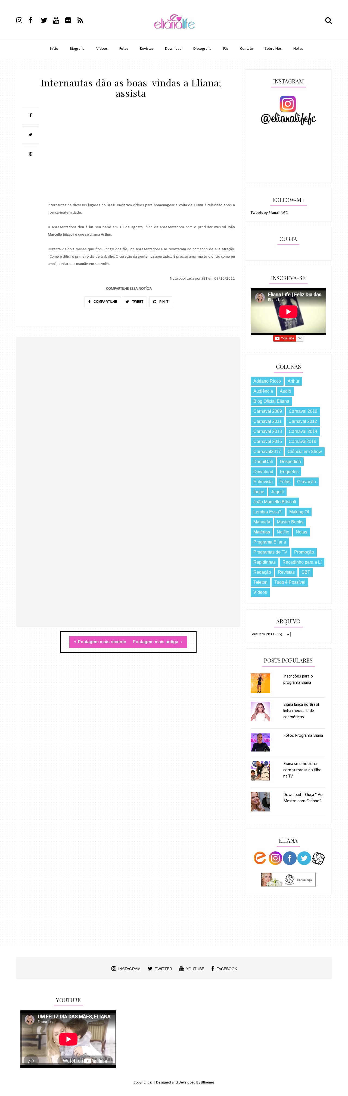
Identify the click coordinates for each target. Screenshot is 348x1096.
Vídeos (102, 49)
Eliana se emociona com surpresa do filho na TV (302, 770)
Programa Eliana (269, 542)
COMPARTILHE (105, 302)
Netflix (283, 532)
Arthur (293, 381)
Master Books (290, 522)
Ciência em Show (305, 451)
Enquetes (289, 471)
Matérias (261, 532)
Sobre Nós (273, 49)
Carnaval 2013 (267, 431)
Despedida (290, 461)
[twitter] (46, 21)
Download (173, 49)
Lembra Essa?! (267, 512)
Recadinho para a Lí (302, 562)
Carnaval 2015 (267, 441)
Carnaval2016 (302, 441)
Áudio (285, 391)
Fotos (123, 49)
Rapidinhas (264, 562)
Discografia (202, 49)
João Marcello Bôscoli (274, 501)
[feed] (83, 21)
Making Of (299, 512)
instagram (129, 969)
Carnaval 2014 (303, 431)
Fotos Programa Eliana (303, 735)
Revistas (146, 49)
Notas (298, 49)
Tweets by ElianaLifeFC (269, 213)
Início (54, 49)
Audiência (263, 391)
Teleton (260, 582)
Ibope (258, 491)
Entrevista (263, 481)
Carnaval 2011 (267, 421)
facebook (226, 969)
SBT (306, 572)
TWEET (137, 302)
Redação (262, 572)
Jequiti (277, 491)
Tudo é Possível (289, 582)
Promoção (304, 552)
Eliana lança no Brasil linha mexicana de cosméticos (301, 710)
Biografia (77, 49)
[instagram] (22, 21)
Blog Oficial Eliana (271, 401)
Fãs (225, 49)
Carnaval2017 (267, 451)
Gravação (306, 481)
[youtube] (58, 21)
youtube (195, 969)
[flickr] (71, 21)
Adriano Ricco (267, 381)
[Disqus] (128, 416)
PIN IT (163, 302)
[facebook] (34, 21)
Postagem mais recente (102, 641)
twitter (163, 969)
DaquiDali (263, 461)
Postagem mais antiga (156, 641)
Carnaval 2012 (302, 421)
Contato (246, 49)
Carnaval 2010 (303, 411)
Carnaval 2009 (267, 411)
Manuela (261, 522)
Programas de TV (270, 552)
